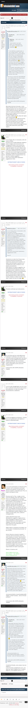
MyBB (7, 703)
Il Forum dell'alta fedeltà (7, 14)
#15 (26, 352)
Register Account (23, 10)
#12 (26, 134)
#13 (26, 222)
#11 (26, 25)
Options (24, 22)
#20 (26, 610)
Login (14, 10)
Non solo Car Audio (17, 14)
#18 (26, 483)
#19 (26, 562)
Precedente (4, 678)
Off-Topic (24, 14)
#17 (26, 414)
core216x (8, 27)
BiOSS (7, 137)
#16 (26, 383)
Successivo (23, 678)
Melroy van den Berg (14, 704)
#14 (26, 286)
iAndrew (17, 703)
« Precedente (7, 18)
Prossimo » (22, 18)
